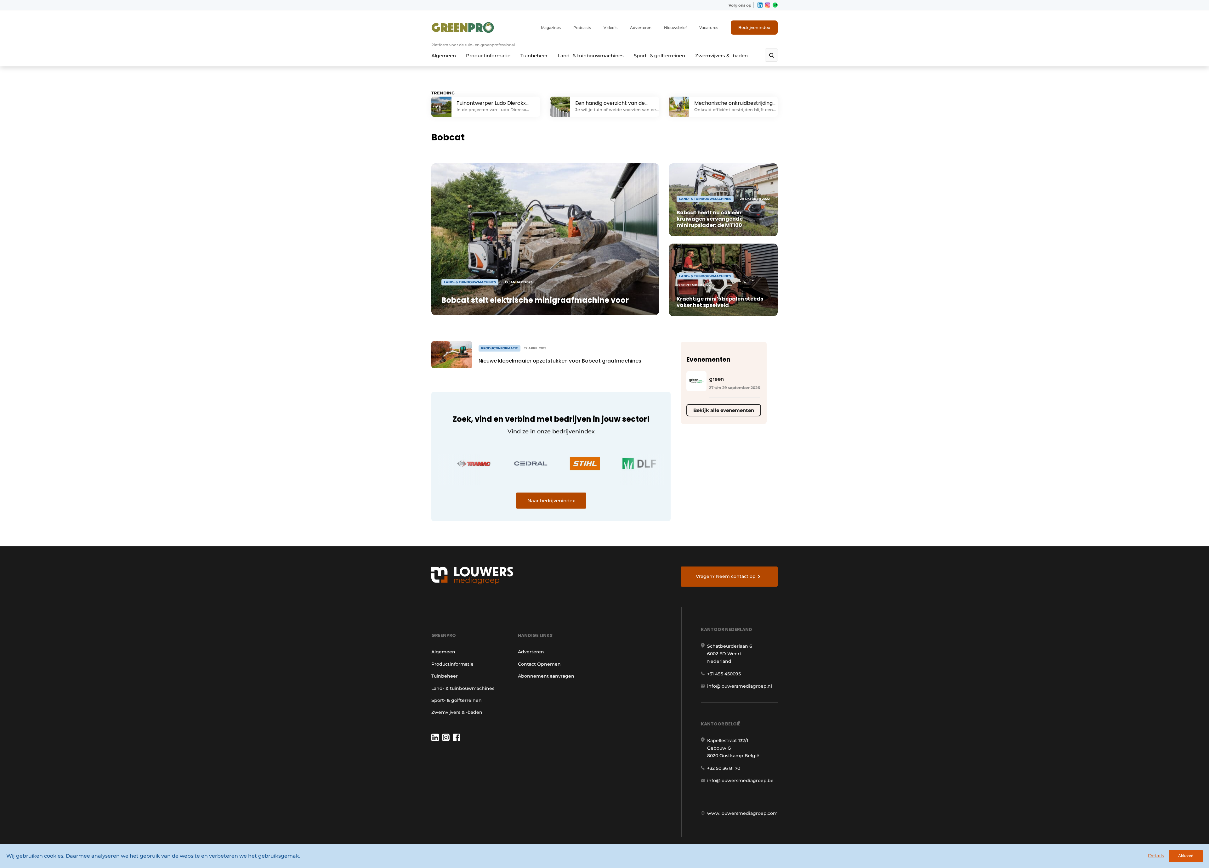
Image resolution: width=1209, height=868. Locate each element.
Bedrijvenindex (754, 27)
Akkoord (1185, 856)
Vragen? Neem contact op (726, 576)
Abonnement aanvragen (546, 676)
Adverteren (640, 27)
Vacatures (708, 27)
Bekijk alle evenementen (723, 410)
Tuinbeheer (534, 56)
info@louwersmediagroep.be (740, 780)
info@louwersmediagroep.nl (739, 686)
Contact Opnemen (539, 664)
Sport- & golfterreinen (659, 56)
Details (1156, 856)
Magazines (551, 27)
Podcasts (582, 27)
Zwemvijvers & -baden (721, 56)
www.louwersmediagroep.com (742, 813)
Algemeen (443, 56)
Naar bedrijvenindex (551, 501)
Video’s (610, 27)
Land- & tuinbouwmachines (591, 56)
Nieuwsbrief (675, 27)
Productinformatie (488, 56)
